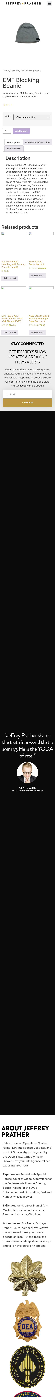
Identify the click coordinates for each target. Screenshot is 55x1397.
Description (13, 142)
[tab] (13, 142)
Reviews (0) (14, 148)
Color (8, 116)
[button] (49, 3)
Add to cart (21, 131)
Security (15, 70)
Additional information (37, 142)
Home (6, 70)
